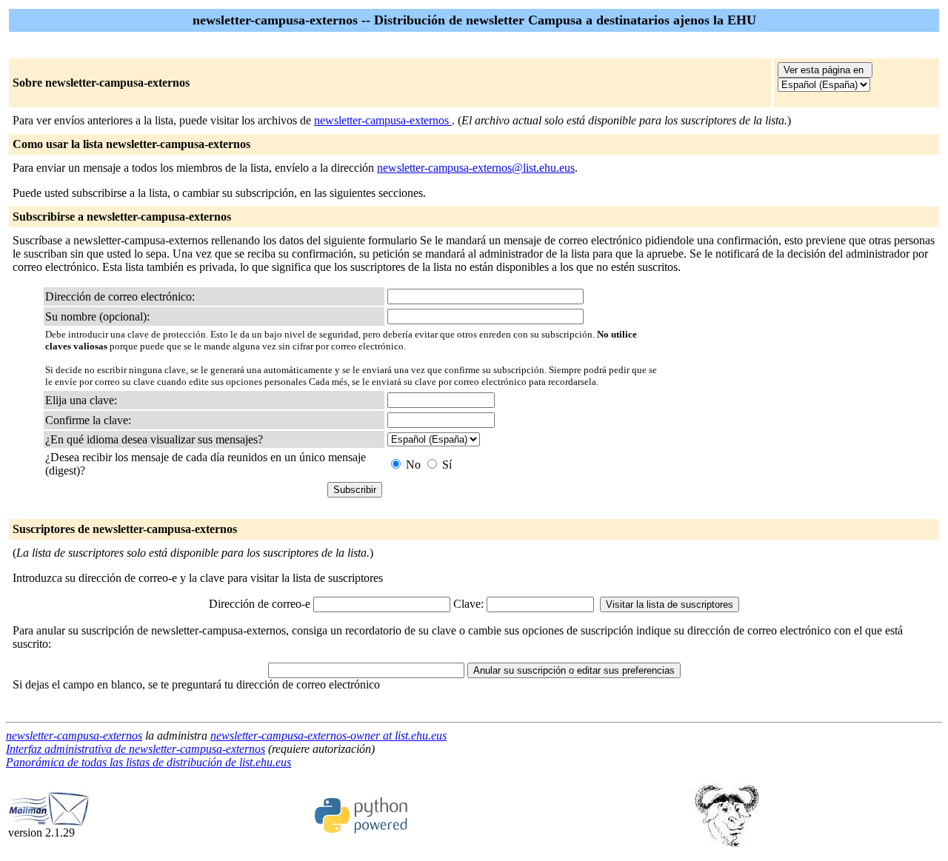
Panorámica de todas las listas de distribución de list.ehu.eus (148, 762)
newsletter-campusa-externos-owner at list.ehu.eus (328, 735)
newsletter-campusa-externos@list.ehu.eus (476, 167)
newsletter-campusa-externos (383, 120)
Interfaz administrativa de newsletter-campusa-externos (135, 749)
